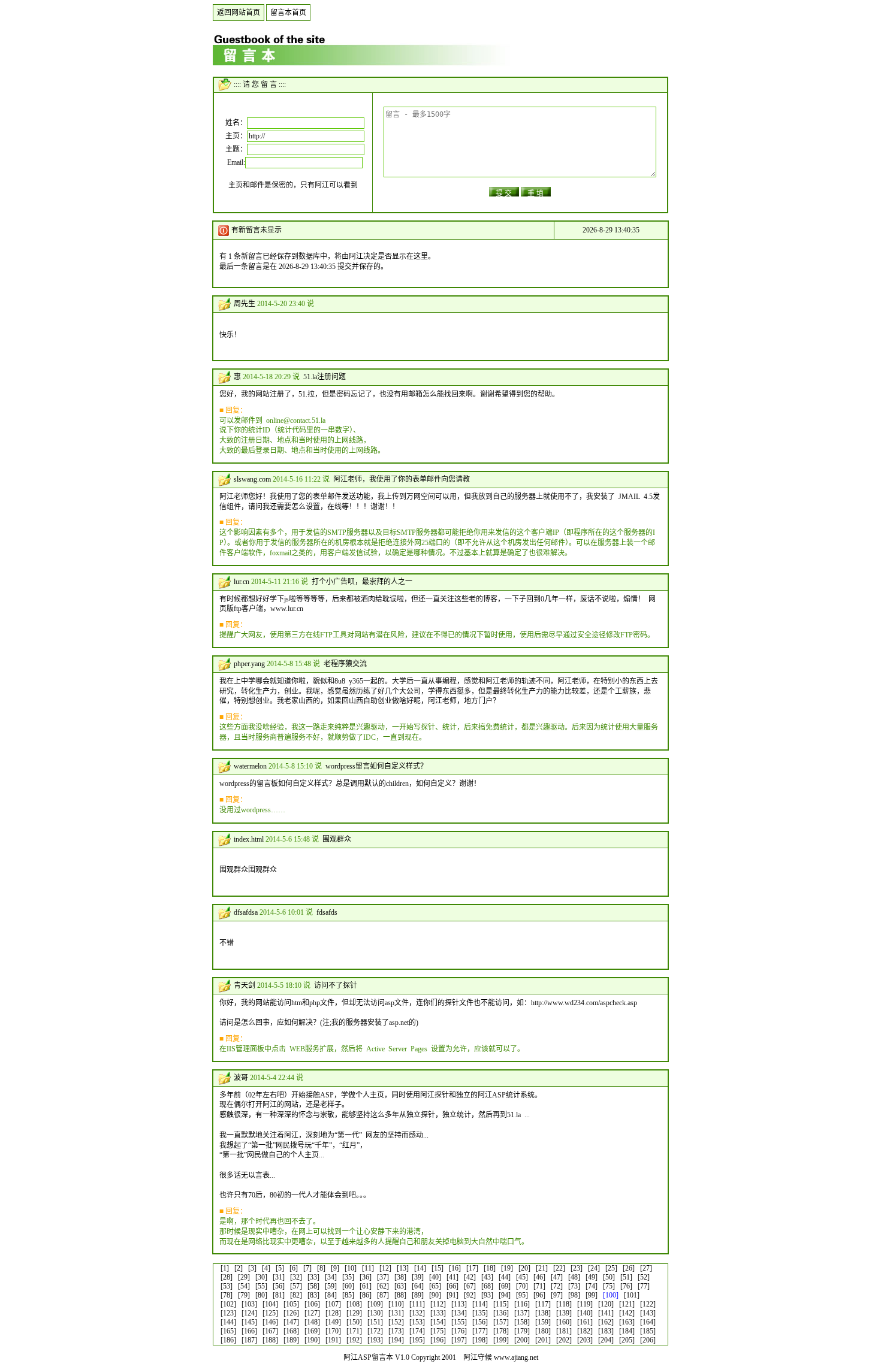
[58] (313, 1286)
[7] (307, 1268)
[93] (487, 1295)
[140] (585, 1313)
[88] (400, 1295)
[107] (333, 1304)
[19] (507, 1268)
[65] (435, 1286)
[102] (228, 1304)
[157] (501, 1322)
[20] (524, 1268)
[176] (459, 1331)
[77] (644, 1286)
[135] (480, 1313)
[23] (577, 1268)
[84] (331, 1295)
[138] (543, 1313)
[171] (354, 1331)
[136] (501, 1313)
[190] (312, 1340)
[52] (644, 1277)
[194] (396, 1340)
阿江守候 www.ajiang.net (500, 1357)
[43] (487, 1277)
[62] (383, 1286)
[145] (249, 1322)
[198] (480, 1340)
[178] (501, 1331)
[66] (452, 1286)
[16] (455, 1268)
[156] (480, 1322)
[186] (228, 1340)
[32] (296, 1277)
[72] (557, 1286)
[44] (505, 1277)
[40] (435, 1277)
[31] (279, 1277)
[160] (564, 1322)
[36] (366, 1277)
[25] (611, 1268)
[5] (280, 1268)
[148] (312, 1322)
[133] (438, 1313)
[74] (592, 1286)
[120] (606, 1304)
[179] (522, 1331)
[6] (293, 1268)
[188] (270, 1340)
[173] (396, 1331)
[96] (539, 1295)
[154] (438, 1322)
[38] (400, 1277)
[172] (375, 1331)
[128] (333, 1313)
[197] (459, 1340)
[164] (648, 1322)
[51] (626, 1277)
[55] (261, 1286)
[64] (418, 1286)
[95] (522, 1295)
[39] (418, 1277)
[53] (227, 1286)
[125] (270, 1313)
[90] (435, 1295)
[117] (543, 1304)
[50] (609, 1277)
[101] (631, 1295)
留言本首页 (288, 12)
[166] (249, 1331)
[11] (368, 1268)
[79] (244, 1295)
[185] (648, 1331)
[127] (312, 1313)
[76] (626, 1286)
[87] (383, 1295)
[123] (228, 1313)
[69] (505, 1286)
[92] (470, 1295)
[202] (564, 1340)
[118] (564, 1304)
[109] (375, 1304)
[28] (227, 1277)
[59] (331, 1286)
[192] (354, 1340)
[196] (438, 1340)
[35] (348, 1277)
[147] (291, 1322)
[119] (585, 1304)
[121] (627, 1304)
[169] (312, 1331)
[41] (452, 1277)
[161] (585, 1322)
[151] (375, 1322)
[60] (348, 1286)
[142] (627, 1313)
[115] (501, 1304)
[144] (228, 1322)
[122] (648, 1304)
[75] (609, 1286)
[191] (333, 1340)
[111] (417, 1304)
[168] (291, 1331)
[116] (522, 1304)
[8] (321, 1268)
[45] (522, 1277)
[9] (335, 1268)
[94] (505, 1295)
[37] (383, 1277)
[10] (351, 1268)
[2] (238, 1268)
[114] (480, 1304)
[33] (313, 1277)
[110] (396, 1304)
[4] (266, 1268)
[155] (459, 1322)
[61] (366, 1286)
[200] (522, 1340)
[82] (296, 1295)
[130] (375, 1313)
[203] (585, 1340)
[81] (279, 1295)
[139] (564, 1313)
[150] (354, 1322)
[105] (291, 1304)
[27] (646, 1268)
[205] (627, 1340)
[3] (252, 1268)
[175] (438, 1331)
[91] (452, 1295)
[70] (522, 1286)
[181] (564, 1331)
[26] (629, 1268)
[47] (557, 1277)
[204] (606, 1340)
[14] (420, 1268)
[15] (437, 1268)
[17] (472, 1268)
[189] (291, 1340)
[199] (501, 1340)
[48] (574, 1277)
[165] (228, 1331)
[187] (249, 1340)
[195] (417, 1340)
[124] (249, 1313)
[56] (279, 1286)
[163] (627, 1322)
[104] (270, 1304)
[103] (249, 1304)
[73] (574, 1286)
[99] (592, 1295)
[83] (313, 1295)
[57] (296, 1286)
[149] (333, 1322)
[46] (539, 1277)
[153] (417, 1322)
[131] (396, 1313)
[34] (331, 1277)
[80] (261, 1295)
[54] (244, 1286)
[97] (557, 1295)
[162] (606, 1322)
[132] (417, 1313)
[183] (606, 1331)
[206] (648, 1340)
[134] (459, 1313)
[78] (227, 1295)
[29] (244, 1277)
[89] (418, 1295)
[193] (375, 1340)
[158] (522, 1322)
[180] (543, 1331)
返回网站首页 (238, 12)
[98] (574, 1295)
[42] (470, 1277)
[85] (348, 1295)
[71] (539, 1286)
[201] (543, 1340)
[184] (627, 1331)
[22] (559, 1268)
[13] (403, 1268)
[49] (592, 1277)
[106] (312, 1304)
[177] (480, 1331)
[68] (487, 1286)
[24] (594, 1268)
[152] (396, 1322)
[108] (354, 1304)
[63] (400, 1286)
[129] (354, 1313)
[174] (417, 1331)
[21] (542, 1268)
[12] (385, 1268)
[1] (225, 1268)
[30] (261, 1277)
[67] (470, 1286)
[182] (585, 1331)
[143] (648, 1313)
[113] (459, 1304)
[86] (366, 1295)
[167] (270, 1331)
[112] (438, 1304)
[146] (270, 1322)
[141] (606, 1313)
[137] (522, 1313)
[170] (333, 1331)
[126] (291, 1313)
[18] (490, 1268)
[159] (543, 1322)
